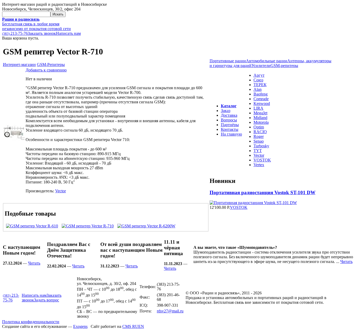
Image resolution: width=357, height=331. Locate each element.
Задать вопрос (46, 300)
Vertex (259, 164)
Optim (259, 127)
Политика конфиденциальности (30, 321)
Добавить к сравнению (46, 70)
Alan (258, 89)
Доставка (229, 115)
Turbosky (261, 146)
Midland (260, 117)
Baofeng (261, 94)
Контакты (229, 129)
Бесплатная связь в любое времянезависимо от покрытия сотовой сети (36, 24)
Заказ (225, 110)
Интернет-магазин (19, 64)
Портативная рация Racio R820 (245, 192)
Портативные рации (228, 61)
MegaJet (260, 113)
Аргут (259, 75)
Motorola (261, 122)
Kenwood (262, 103)
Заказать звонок (42, 33)
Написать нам (68, 33)
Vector (60, 191)
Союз (258, 80)
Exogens (80, 326)
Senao (259, 141)
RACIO (260, 132)
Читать (34, 263)
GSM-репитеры (284, 65)
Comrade (261, 99)
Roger (259, 136)
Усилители (260, 65)
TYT (258, 150)
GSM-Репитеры (51, 64)
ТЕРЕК (260, 84)
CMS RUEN (133, 326)
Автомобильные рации (266, 61)
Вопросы (229, 120)
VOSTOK (262, 160)
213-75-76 (15, 33)
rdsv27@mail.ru (170, 311)
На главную (231, 134)
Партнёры (230, 124)
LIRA (258, 108)
